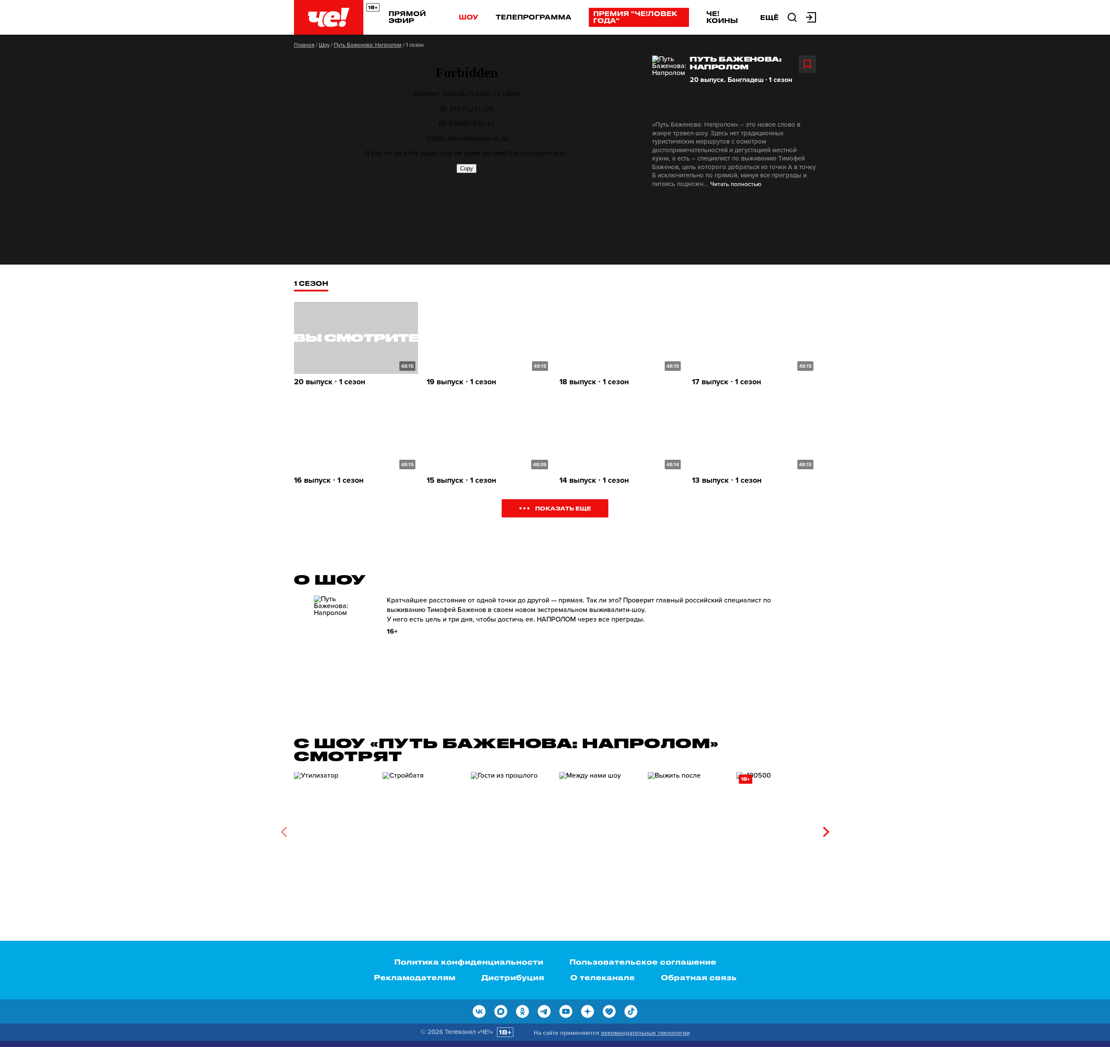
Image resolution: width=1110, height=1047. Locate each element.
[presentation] (284, 832)
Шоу (468, 17)
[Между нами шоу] (599, 828)
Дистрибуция (512, 977)
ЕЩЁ (769, 17)
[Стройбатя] (422, 828)
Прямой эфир (407, 17)
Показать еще (563, 508)
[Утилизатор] (334, 828)
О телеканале (602, 977)
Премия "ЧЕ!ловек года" (635, 17)
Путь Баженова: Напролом (368, 45)
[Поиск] (792, 16)
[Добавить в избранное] (807, 64)
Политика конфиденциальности (468, 961)
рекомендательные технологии (645, 1033)
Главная (304, 45)
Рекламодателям (414, 977)
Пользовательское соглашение (642, 961)
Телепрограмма (533, 17)
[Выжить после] (688, 828)
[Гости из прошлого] (511, 828)
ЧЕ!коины (722, 17)
